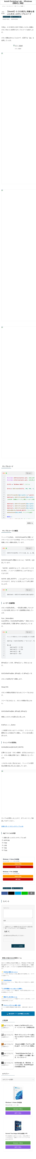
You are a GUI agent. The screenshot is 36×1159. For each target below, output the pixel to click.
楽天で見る (18, 866)
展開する (30, 523)
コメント (6, 908)
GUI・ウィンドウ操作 (16, 16)
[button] (4, 893)
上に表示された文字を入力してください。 (14, 935)
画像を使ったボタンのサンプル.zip (12, 826)
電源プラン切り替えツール (10, 997)
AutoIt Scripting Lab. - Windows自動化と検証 (18, 2)
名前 (4, 920)
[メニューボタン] (1, 2)
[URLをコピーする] (31, 893)
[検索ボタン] (34, 2)
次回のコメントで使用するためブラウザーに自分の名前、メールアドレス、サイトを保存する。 (19, 927)
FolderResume (7, 980)
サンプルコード (6, 16)
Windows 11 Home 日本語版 (14, 1102)
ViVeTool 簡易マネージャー (10, 972)
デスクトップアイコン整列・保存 (12, 1005)
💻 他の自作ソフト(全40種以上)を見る (18, 1014)
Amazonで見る (18, 863)
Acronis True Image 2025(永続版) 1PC (16, 1133)
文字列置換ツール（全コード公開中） (13, 988)
